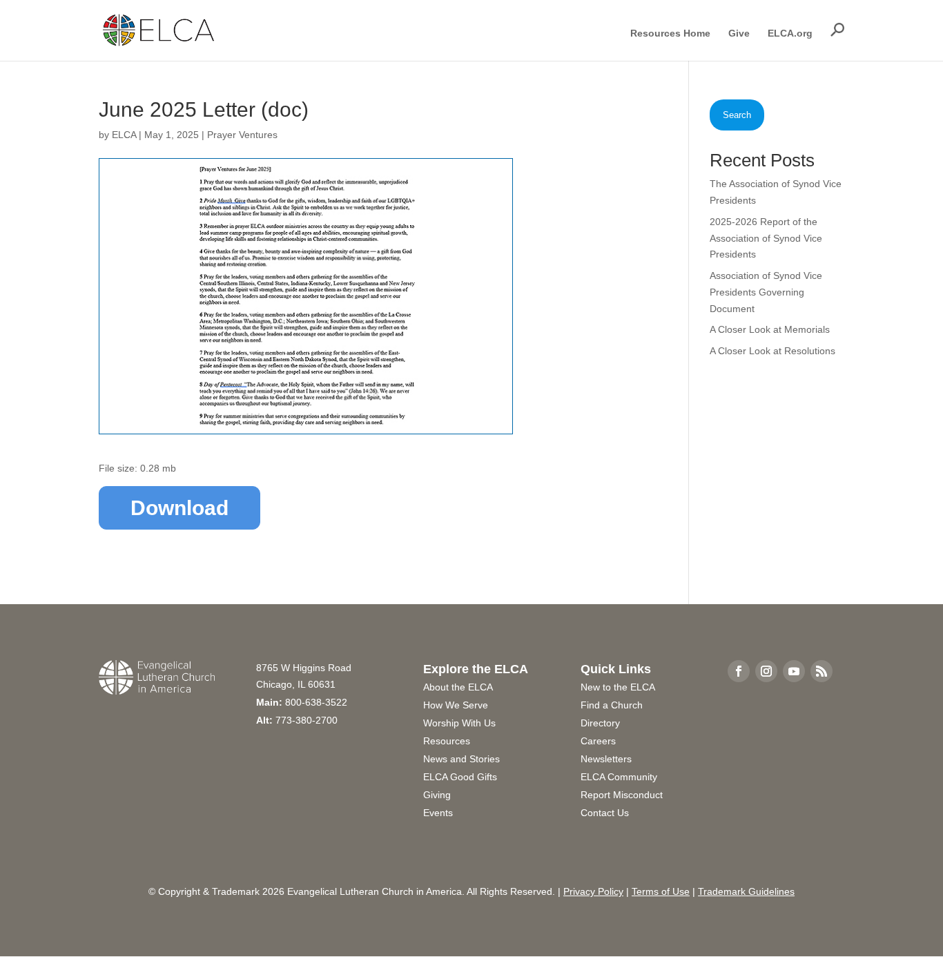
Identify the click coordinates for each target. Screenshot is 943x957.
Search (737, 115)
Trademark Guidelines (746, 891)
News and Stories (461, 758)
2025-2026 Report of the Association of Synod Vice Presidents (766, 238)
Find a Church (612, 704)
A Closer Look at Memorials (770, 329)
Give (739, 33)
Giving (437, 794)
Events (438, 812)
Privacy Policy (593, 891)
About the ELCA (458, 687)
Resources (446, 740)
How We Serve (455, 704)
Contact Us (605, 812)
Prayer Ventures (242, 134)
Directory (600, 722)
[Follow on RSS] (821, 671)
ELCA (124, 134)
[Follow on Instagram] (766, 671)
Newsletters (606, 758)
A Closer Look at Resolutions (772, 350)
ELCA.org (790, 33)
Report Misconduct (622, 794)
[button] (837, 30)
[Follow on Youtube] (794, 671)
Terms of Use (661, 891)
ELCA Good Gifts (460, 776)
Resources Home (670, 33)
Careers (598, 740)
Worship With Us (459, 722)
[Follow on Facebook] (739, 671)
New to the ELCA (618, 687)
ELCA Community (619, 776)
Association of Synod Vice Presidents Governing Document (766, 292)
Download (179, 507)
